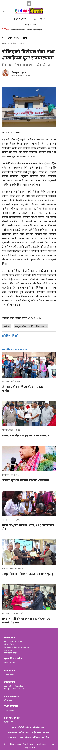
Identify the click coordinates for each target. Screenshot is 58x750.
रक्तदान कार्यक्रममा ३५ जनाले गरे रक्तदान (18, 29)
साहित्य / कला (24, 732)
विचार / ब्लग (13, 737)
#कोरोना (7, 326)
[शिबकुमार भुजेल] (5, 73)
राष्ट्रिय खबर (36, 732)
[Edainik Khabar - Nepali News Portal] (29, 13)
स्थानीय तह (12, 732)
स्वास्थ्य (46, 732)
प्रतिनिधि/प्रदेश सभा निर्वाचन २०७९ (32, 727)
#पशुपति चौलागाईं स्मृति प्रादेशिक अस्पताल (31, 326)
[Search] (4, 11)
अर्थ (21, 737)
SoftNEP (32, 747)
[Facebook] (29, 3)
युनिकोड (36, 737)
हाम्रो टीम (45, 737)
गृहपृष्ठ (4, 43)
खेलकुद (28, 737)
